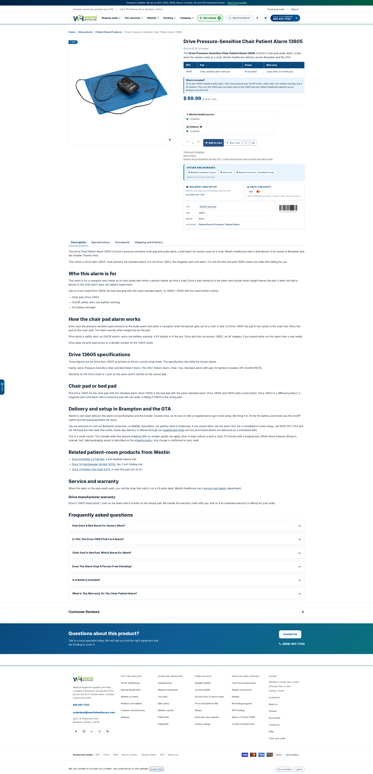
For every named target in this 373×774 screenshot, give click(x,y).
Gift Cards (227, 172)
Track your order (276, 9)
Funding (168, 17)
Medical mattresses (168, 689)
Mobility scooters (129, 696)
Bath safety (163, 703)
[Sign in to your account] (257, 18)
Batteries (125, 717)
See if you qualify (237, 2)
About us (273, 704)
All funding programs (242, 703)
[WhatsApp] (107, 731)
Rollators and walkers (131, 703)
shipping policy (143, 440)
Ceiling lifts (163, 724)
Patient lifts (163, 717)
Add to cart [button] (215, 142)
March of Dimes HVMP (243, 717)
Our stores (211, 17)
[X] (99, 731)
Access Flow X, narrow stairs (209, 696)
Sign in (294, 9)
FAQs (271, 731)
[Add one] (199, 143)
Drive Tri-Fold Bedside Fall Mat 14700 (93, 464)
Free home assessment (244, 683)
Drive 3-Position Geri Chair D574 (91, 469)
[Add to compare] (253, 143)
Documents (274, 717)
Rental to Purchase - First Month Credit (256, 172)
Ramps (198, 710)
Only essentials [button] (284, 769)
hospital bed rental (173, 430)
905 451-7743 (81, 704)
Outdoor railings (202, 724)
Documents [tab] (122, 242)
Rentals (151, 17)
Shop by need (110, 17)
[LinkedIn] (92, 731)
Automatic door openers (207, 717)
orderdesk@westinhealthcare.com (94, 712)
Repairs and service (242, 689)
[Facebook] (76, 731)
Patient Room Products (109, 32)
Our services (132, 17)
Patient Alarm (232, 224)
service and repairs (215, 488)
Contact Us (290, 634)
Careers (273, 711)
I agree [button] (298, 769)
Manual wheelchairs (130, 689)
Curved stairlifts (202, 689)
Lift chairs (163, 696)
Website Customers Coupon (203, 172)
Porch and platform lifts (206, 703)
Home (71, 32)
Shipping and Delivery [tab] (149, 242)
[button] (122, 92)
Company (185, 17)
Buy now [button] (234, 142)
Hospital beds (165, 683)
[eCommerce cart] (265, 18)
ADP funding (238, 710)
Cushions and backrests (133, 710)
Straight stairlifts (203, 683)
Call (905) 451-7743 (195, 195)
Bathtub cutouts (166, 710)
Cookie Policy (156, 769)
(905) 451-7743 (294, 644)
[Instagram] (84, 731)
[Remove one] (187, 143)
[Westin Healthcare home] (85, 18)
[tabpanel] (186, 424)
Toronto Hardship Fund (243, 724)
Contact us (274, 724)
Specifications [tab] (100, 242)
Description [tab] (78, 242)
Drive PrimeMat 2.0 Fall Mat (88, 459)
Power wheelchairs (130, 683)
